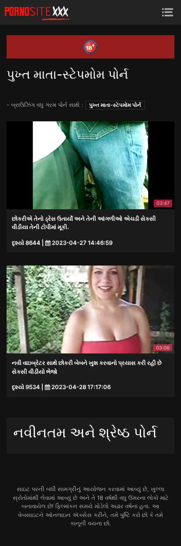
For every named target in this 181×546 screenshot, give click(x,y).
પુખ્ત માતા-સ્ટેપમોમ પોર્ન (115, 105)
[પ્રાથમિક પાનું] (37, 12)
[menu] (167, 12)
